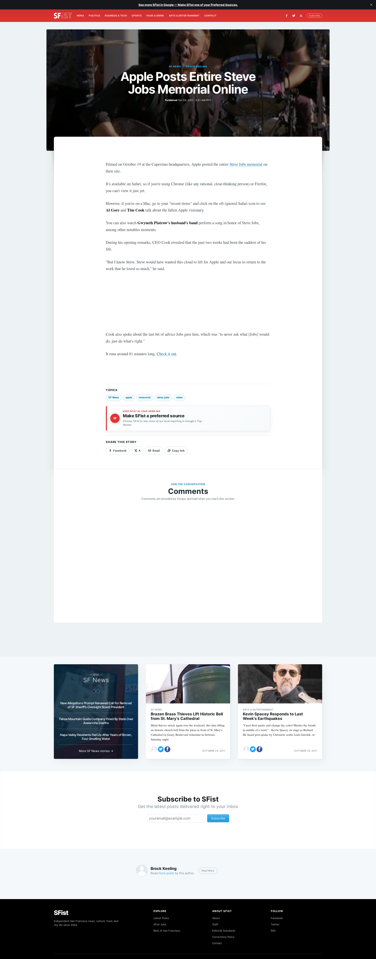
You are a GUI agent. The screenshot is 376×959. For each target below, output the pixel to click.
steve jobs (163, 397)
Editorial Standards (223, 930)
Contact (210, 15)
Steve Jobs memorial (246, 164)
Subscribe (314, 15)
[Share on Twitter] (160, 749)
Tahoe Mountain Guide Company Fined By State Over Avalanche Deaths (96, 721)
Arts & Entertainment (184, 15)
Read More (208, 870)
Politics (94, 15)
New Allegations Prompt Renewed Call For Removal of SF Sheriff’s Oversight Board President (96, 705)
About (216, 918)
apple (129, 397)
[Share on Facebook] (167, 749)
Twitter (275, 924)
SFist (61, 913)
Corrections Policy (223, 936)
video (179, 397)
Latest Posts (161, 918)
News (80, 15)
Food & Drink (155, 15)
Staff (215, 924)
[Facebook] (286, 15)
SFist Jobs (160, 924)
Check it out (166, 353)
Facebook (277, 918)
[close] (371, 5)
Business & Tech (116, 15)
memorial (144, 397)
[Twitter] (293, 15)
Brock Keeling (196, 66)
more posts (166, 873)
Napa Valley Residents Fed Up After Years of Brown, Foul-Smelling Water (96, 737)
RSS (273, 930)
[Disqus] (188, 560)
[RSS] (302, 15)
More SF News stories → (96, 751)
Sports (137, 15)
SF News (175, 66)
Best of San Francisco (167, 930)
